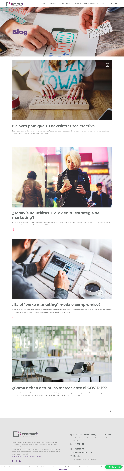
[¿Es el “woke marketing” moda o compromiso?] (62, 269)
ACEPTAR (63, 469)
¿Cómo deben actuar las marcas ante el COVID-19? (59, 388)
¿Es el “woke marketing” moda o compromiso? (56, 304)
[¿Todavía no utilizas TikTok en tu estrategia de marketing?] (62, 177)
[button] (113, 467)
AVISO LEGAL (36, 456)
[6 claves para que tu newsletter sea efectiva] (62, 90)
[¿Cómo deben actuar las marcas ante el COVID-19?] (62, 354)
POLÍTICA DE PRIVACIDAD (21, 456)
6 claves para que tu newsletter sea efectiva (53, 126)
